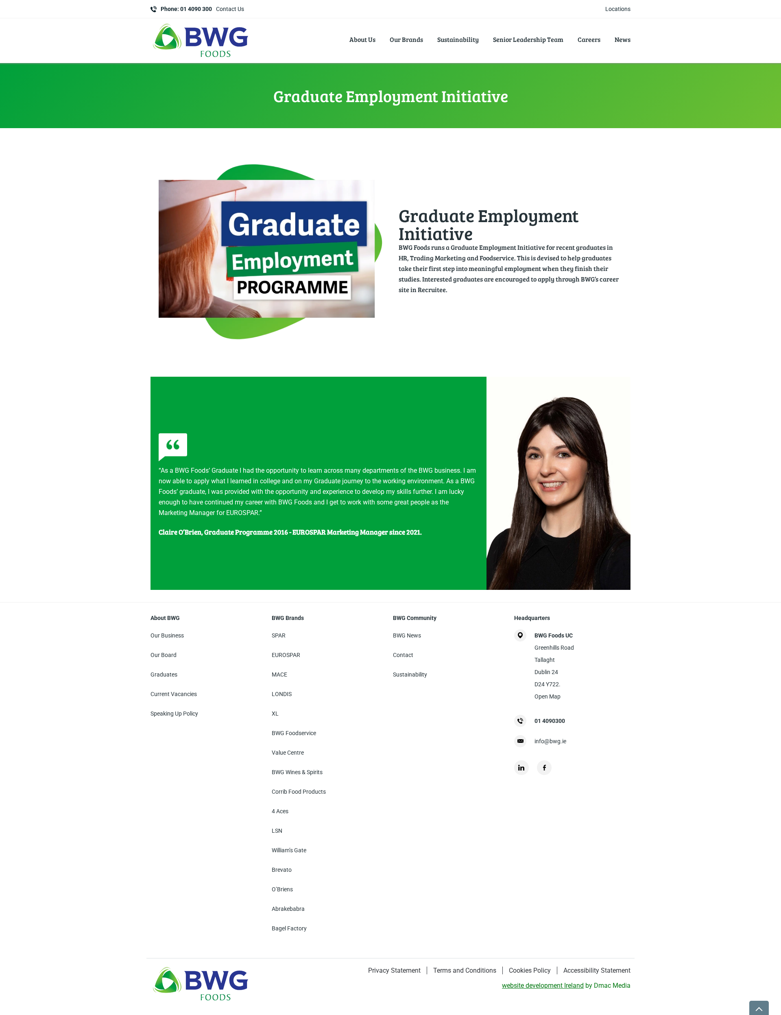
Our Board (164, 655)
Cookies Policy (530, 970)
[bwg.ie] (201, 58)
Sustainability (458, 39)
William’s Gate (289, 850)
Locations (617, 9)
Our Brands (406, 39)
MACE (279, 674)
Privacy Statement (394, 970)
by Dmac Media (566, 985)
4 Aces (280, 811)
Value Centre (288, 752)
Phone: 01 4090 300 (186, 9)
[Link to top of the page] (759, 1008)
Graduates (164, 674)
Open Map (547, 696)
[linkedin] (521, 767)
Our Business (167, 635)
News (622, 39)
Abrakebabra (288, 909)
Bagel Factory (289, 928)
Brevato (282, 870)
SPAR (279, 635)
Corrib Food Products (299, 791)
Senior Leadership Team (528, 39)
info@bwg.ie (550, 741)
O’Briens (282, 889)
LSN (277, 830)
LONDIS (282, 694)
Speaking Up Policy (174, 713)
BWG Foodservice (294, 733)
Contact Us (230, 9)
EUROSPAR (286, 655)
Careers (589, 39)
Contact (403, 655)
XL (275, 713)
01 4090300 (549, 721)
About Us (362, 39)
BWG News (407, 635)
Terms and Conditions (464, 970)
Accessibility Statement (596, 970)
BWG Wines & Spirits (297, 772)
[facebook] (544, 767)
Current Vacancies (174, 694)
